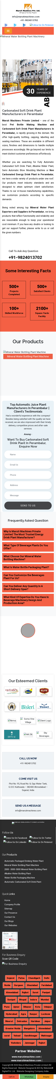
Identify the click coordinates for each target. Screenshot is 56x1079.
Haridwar (35, 1021)
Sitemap (8, 908)
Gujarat (11, 978)
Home (7, 900)
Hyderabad (11, 1014)
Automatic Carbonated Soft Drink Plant (22, 882)
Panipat (46, 992)
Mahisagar (46, 1035)
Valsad (17, 1035)
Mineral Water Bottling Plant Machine (21, 865)
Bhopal (22, 999)
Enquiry (46, 1077)
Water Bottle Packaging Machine (19, 877)
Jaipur (47, 1021)
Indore (33, 999)
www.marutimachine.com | (27, 1056)
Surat (35, 992)
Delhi (46, 978)
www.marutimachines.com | (26, 1060)
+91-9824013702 (29, 20)
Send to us (28, 505)
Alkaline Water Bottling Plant (17, 873)
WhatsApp (28, 1077)
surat (7, 1035)
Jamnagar (30, 1043)
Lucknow (45, 1014)
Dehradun (22, 1021)
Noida (7, 985)
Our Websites (10, 925)
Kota (37, 1007)
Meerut (9, 1021)
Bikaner (27, 1007)
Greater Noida (12, 1028)
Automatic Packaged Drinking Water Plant (24, 861)
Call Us (11, 1077)
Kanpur (33, 1014)
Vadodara (16, 1043)
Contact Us (9, 917)
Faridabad (46, 985)
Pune (6, 1007)
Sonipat (11, 999)
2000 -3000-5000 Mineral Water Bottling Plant (25, 869)
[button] (4, 43)
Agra (23, 1014)
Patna (21, 978)
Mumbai (45, 999)
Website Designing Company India (33, 1071)
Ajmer (16, 1007)
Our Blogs (9, 921)
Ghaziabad (32, 985)
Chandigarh (34, 978)
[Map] (10, 940)
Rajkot (25, 992)
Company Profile (12, 904)
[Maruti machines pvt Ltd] (28, 631)
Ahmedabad (12, 992)
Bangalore (29, 1028)
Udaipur (48, 1007)
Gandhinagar (30, 1035)
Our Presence (10, 913)
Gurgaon (18, 985)
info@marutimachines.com (25, 16)
